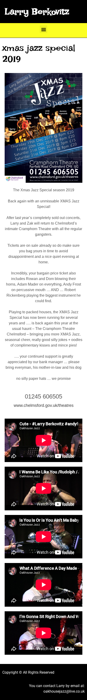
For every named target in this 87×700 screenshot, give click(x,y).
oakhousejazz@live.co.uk (64, 691)
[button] (43, 29)
